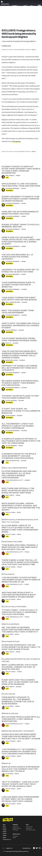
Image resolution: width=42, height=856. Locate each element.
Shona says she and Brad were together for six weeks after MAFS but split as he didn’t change (21, 736)
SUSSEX (9, 190)
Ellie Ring (9, 634)
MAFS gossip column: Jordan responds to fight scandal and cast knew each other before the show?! (21, 506)
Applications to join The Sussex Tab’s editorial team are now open (21, 185)
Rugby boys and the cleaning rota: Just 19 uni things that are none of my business (20, 682)
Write (25, 5)
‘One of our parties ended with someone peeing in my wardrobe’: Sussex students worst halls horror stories (20, 354)
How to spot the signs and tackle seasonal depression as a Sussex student (21, 325)
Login (14, 837)
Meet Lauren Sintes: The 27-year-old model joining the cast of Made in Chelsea (20, 667)
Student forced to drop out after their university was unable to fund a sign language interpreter (21, 169)
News (34, 49)
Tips (31, 5)
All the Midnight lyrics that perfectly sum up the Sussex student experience (18, 426)
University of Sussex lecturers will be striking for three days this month (19, 368)
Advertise (16, 826)
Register (15, 836)
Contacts (29, 828)
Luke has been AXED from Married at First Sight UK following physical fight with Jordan (20, 799)
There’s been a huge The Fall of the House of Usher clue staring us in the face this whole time (20, 562)
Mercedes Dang (11, 360)
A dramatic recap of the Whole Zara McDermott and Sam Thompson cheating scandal (19, 456)
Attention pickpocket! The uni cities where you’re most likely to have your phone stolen (21, 647)
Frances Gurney (13, 49)
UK (7, 177)
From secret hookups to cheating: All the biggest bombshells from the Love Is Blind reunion (18, 700)
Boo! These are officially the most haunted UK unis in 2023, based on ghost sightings (18, 490)
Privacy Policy (17, 828)
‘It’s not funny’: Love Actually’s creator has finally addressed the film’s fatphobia (19, 612)
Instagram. (16, 141)
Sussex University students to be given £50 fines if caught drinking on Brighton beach (20, 199)
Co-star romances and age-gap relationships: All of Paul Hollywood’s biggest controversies (19, 474)
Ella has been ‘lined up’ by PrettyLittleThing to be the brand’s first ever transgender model (20, 528)
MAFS (19, 512)
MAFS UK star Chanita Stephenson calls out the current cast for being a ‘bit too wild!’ (20, 769)
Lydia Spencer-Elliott (14, 480)
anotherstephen (12, 460)
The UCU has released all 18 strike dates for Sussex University (17, 257)
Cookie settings (30, 829)
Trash (27, 552)
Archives (15, 829)
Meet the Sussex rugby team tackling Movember (18, 311)
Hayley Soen (10, 512)
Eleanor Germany (12, 188)
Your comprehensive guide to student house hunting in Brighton (18, 284)
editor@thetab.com (27, 848)
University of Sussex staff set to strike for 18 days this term (20, 271)
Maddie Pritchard (25, 49)
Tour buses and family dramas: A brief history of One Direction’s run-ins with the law (20, 547)
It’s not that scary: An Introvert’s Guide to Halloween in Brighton (21, 411)
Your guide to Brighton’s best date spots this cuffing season (19, 299)
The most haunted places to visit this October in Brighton (20, 397)
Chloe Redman (11, 330)
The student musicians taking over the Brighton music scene (19, 339)
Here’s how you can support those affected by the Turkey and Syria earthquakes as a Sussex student (21, 240)
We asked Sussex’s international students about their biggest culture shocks (20, 383)
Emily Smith (9, 175)
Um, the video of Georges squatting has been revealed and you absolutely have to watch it (20, 629)
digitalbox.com (9, 848)
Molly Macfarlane (12, 302)
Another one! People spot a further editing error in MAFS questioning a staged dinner (19, 595)
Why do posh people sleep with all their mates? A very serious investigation (21, 719)
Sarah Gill (5, 49)
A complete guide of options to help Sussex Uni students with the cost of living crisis (21, 441)
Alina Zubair (10, 415)
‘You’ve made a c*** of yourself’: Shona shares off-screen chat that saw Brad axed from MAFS (19, 751)
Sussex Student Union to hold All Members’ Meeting (21, 225)
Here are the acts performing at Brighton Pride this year (20, 213)
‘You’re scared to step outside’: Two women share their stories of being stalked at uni (21, 579)
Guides (24, 289)
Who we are (29, 826)
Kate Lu (8, 343)
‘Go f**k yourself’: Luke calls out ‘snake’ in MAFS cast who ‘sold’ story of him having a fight (20, 784)
